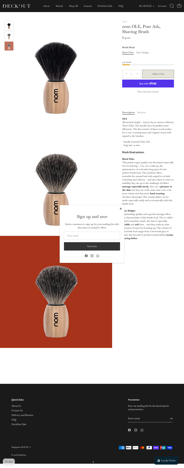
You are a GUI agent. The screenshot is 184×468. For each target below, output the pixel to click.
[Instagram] (92, 255)
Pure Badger (142, 52)
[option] (9, 26)
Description (128, 112)
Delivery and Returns (22, 415)
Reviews (142, 112)
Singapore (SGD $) (20, 447)
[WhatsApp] (97, 255)
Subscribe (92, 246)
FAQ (120, 5)
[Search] (172, 6)
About (46, 5)
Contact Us (17, 410)
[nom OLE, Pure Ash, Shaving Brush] (9, 25)
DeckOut (22, 455)
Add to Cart (158, 73)
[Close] (121, 209)
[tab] (130, 112)
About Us (16, 405)
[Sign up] (171, 418)
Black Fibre (128, 52)
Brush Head (128, 47)
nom (124, 21)
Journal (87, 5)
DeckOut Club (105, 5)
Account (162, 5)
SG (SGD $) (145, 6)
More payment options (148, 91)
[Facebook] (86, 255)
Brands (59, 5)
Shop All (73, 5)
